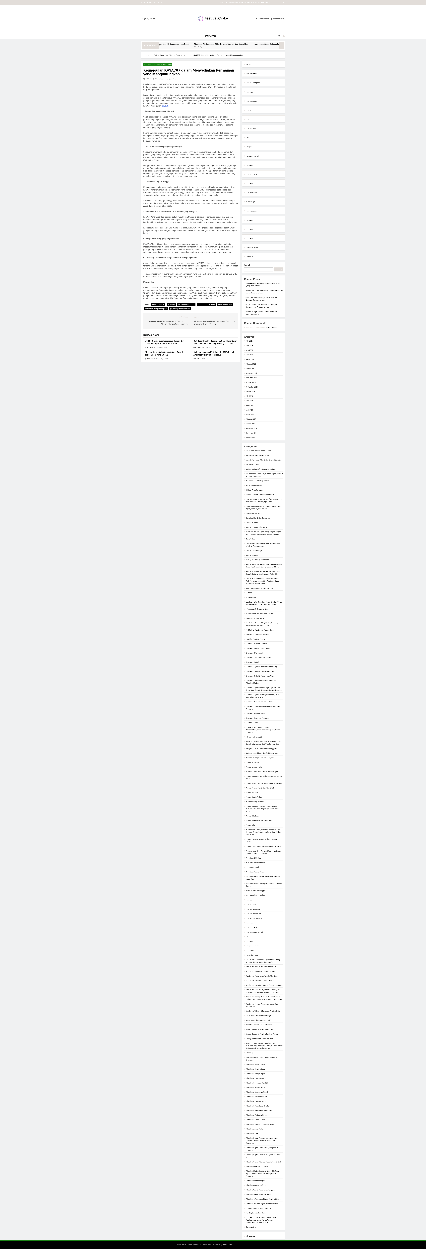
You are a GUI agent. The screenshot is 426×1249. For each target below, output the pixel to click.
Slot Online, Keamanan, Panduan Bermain (261, 971)
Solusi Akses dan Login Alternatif (258, 1020)
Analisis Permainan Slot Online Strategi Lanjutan (263, 460)
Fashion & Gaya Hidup (254, 513)
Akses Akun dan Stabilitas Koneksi (258, 451)
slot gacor (249, 147)
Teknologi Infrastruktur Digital (257, 1166)
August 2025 (250, 392)
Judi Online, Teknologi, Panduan (257, 635)
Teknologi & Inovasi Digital (255, 1088)
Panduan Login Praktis (254, 797)
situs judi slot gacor (253, 909)
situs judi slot (251, 904)
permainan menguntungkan (156, 309)
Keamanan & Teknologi (254, 653)
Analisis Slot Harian (253, 465)
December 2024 (251, 428)
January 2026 (250, 369)
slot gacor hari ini (252, 156)
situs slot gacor (251, 101)
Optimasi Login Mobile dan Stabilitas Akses (262, 753)
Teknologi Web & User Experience (258, 1194)
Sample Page (210, 36)
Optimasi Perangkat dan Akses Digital (260, 758)
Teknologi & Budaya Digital (255, 1074)
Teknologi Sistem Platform (255, 1185)
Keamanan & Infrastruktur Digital (258, 648)
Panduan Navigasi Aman (255, 802)
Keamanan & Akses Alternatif (256, 644)
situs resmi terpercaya (254, 918)
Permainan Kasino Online (255, 872)
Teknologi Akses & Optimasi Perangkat (260, 1124)
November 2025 (251, 378)
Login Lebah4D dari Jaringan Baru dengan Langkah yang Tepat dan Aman (171, 44)
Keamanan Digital (252, 662)
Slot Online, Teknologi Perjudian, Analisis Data (263, 1011)
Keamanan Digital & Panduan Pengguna (260, 671)
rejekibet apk (250, 202)
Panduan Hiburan (252, 792)
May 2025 (249, 405)
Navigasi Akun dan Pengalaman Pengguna (261, 749)
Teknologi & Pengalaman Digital (257, 1106)
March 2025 (250, 415)
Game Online (250, 539)
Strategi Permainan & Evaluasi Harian (259, 1039)
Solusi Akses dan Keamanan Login (258, 1016)
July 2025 (249, 396)
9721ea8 (148, 79)
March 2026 (250, 359)
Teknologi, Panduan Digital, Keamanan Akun (262, 1204)
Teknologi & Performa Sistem (256, 1115)
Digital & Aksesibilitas (254, 485)
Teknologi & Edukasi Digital (256, 1078)
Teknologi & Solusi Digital (255, 1120)
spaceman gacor (252, 248)
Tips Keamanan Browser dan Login (258, 1208)
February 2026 (251, 364)
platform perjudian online (180, 309)
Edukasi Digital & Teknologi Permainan (260, 495)
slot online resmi (252, 955)
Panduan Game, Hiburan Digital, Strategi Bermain (264, 783)
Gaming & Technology (254, 551)
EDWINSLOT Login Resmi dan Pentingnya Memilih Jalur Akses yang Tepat (242, 2)
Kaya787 (171, 304)
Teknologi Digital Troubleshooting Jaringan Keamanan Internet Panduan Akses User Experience (261, 1140)
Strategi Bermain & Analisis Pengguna (259, 1029)
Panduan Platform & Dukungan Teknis (259, 820)
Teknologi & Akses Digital (255, 1065)
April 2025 (249, 410)
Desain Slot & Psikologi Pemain (257, 481)
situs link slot (251, 129)
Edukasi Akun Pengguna (254, 490)
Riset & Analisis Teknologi (255, 895)
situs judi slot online (253, 914)
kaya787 (166, 106)
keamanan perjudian (186, 304)
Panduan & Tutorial (252, 762)
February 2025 (251, 419)
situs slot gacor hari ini (254, 932)
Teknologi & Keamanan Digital (257, 1092)
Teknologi (249, 1053)
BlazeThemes (228, 1245)
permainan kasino (225, 304)
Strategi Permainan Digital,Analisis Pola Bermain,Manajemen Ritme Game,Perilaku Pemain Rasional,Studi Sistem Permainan (264, 1045)
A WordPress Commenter (255, 327)
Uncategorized (251, 1227)
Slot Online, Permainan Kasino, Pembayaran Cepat (264, 985)
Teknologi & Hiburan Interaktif (257, 1083)
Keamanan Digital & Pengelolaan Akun (260, 676)
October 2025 (250, 382)
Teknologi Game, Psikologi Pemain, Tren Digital (263, 1162)
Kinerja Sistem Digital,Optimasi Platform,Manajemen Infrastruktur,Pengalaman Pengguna (263, 729)
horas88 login (251, 597)
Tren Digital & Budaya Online (256, 1213)
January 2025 (250, 424)
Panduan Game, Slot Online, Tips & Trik (260, 788)
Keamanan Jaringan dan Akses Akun (259, 702)
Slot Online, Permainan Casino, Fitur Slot (261, 981)
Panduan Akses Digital (254, 767)
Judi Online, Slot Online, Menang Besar (158, 64)
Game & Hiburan (252, 523)
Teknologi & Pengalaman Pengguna (259, 1110)
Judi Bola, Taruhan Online (255, 618)
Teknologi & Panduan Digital (256, 1101)
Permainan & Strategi (253, 858)
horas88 (249, 593)
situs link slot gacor (253, 83)
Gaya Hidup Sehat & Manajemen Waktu (260, 588)
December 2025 (251, 373)
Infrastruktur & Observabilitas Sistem (259, 614)
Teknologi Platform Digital (255, 1181)
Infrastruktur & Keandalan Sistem (258, 609)
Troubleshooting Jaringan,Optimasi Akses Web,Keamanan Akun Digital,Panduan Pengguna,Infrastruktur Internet (261, 1219)
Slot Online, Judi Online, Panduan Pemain (261, 967)
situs (247, 119)
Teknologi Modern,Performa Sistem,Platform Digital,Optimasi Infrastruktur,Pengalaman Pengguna (262, 1173)
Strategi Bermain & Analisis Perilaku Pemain (262, 1034)
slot (247, 138)
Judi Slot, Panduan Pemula (255, 639)
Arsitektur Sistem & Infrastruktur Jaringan (261, 469)
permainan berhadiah (206, 304)
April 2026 (249, 355)
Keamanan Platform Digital (255, 714)
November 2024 (251, 433)
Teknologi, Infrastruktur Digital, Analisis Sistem (263, 1199)
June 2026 (249, 346)
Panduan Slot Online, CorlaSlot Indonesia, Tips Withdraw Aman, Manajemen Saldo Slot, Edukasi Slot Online (263, 832)
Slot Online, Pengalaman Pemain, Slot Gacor (262, 976)
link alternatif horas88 (254, 737)
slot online (249, 950)
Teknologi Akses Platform (255, 1129)
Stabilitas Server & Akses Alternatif (259, 1025)
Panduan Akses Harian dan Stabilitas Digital (262, 772)
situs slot (249, 92)
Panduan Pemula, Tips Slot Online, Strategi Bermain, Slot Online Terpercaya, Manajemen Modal (262, 808)
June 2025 (249, 401)
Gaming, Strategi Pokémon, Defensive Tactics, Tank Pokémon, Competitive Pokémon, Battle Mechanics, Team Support (263, 581)
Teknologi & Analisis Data (255, 1069)
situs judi (249, 900)
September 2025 (252, 387)
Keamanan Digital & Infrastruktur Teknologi (261, 667)
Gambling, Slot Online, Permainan (258, 518)
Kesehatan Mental (252, 723)
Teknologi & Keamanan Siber (256, 1097)
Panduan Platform (252, 816)
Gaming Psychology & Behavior (257, 560)
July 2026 (249, 341)
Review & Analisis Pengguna (256, 891)
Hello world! (272, 328)
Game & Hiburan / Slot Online (256, 527)
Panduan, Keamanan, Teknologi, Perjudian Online (263, 846)
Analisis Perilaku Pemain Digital (257, 455)
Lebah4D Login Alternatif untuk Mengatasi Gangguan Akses (230, 44)
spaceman (249, 257)
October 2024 (250, 438)
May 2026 (249, 350)
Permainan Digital (252, 867)
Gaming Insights (252, 555)
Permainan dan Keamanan (255, 863)
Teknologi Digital (252, 1133)
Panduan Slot (250, 825)
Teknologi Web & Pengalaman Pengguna (260, 1190)
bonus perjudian (158, 304)
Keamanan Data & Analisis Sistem (258, 658)
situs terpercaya (251, 193)
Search (247, 265)
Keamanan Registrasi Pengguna (257, 718)
